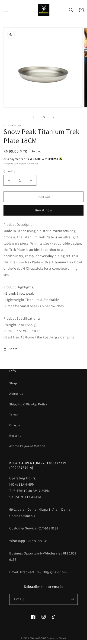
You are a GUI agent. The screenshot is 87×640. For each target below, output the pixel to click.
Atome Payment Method (27, 446)
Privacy (14, 425)
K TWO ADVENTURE (37, 638)
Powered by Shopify (57, 638)
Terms (13, 415)
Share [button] (13, 349)
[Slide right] (54, 117)
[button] (6, 10)
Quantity (9, 171)
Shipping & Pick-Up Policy (28, 404)
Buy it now (43, 210)
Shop (13, 383)
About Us (16, 394)
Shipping (8, 163)
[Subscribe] (72, 599)
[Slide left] (33, 117)
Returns (15, 435)
